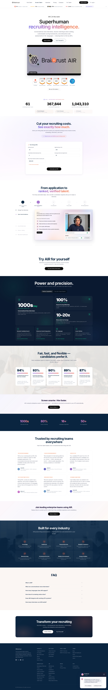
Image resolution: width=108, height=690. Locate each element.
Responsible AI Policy (53, 680)
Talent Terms (39, 678)
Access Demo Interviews (54, 268)
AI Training (39, 652)
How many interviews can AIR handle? (36, 602)
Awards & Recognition (77, 656)
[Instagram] (23, 660)
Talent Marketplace (41, 650)
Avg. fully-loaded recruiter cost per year (36, 158)
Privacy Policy (40, 669)
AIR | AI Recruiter (40, 654)
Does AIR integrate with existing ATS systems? (38, 598)
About (74, 658)
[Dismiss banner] (106, 6)
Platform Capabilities (47, 291)
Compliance (51, 669)
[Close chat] (104, 674)
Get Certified (51, 654)
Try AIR (50, 667)
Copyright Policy (76, 667)
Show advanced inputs (34, 164)
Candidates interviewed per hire (34, 152)
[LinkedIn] (16, 660)
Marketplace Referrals (41, 666)
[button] (54, 60)
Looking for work (97, 685)
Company (61, 2)
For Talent (69, 2)
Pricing (54, 2)
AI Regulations (51, 671)
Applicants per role (58, 147)
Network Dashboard (77, 652)
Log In (93, 2)
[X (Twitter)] (18, 659)
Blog (74, 650)
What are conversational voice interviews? (37, 586)
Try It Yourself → (60, 40)
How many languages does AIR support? (37, 590)
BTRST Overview (63, 650)
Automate (47, 2)
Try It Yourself (59, 631)
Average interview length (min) (61, 152)
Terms (38, 667)
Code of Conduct (40, 671)
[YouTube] (20, 660)
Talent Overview (52, 650)
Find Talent (29, 2)
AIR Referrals (51, 666)
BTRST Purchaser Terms (65, 652)
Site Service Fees (40, 676)
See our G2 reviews (53, 89)
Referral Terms (40, 673)
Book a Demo (84, 2)
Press (74, 654)
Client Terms (39, 680)
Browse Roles (51, 652)
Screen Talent (38, 2)
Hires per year (31, 147)
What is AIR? (29, 582)
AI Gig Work (51, 656)
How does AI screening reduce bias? (36, 594)
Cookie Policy (75, 666)
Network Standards (41, 675)
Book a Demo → (54, 407)
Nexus (38, 656)
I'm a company (88, 685)
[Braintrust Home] (16, 3)
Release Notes (52, 673)
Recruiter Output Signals (60, 291)
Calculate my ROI (54, 169)
